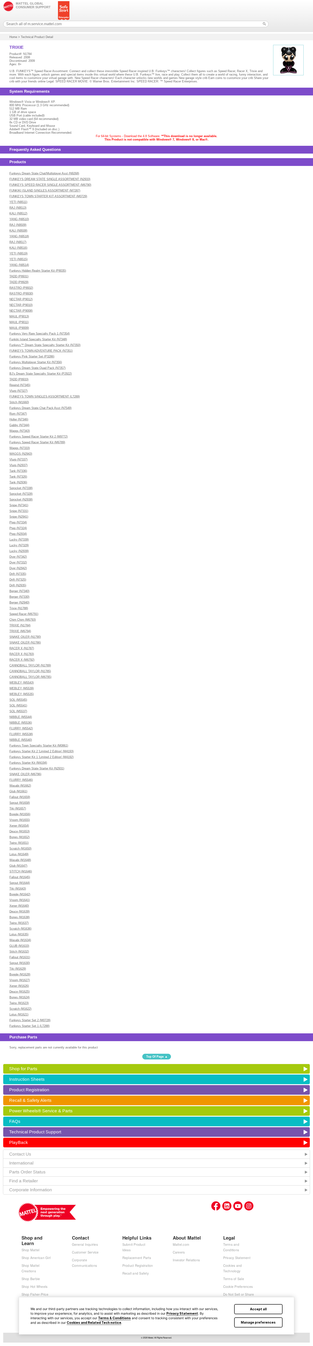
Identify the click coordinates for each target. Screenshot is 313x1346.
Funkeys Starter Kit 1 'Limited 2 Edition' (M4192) (41, 757)
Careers (179, 1252)
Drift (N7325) (17, 579)
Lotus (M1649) (18, 854)
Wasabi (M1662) (20, 785)
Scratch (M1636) (20, 928)
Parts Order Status (27, 1172)
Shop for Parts (23, 1068)
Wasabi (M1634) (20, 940)
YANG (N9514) (19, 265)
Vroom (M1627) (19, 980)
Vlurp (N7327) (18, 391)
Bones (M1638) (19, 917)
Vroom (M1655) (19, 820)
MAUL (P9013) (19, 316)
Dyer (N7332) (18, 562)
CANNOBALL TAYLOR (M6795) (30, 677)
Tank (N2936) (18, 482)
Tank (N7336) (18, 471)
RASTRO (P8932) (21, 288)
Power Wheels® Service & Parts (41, 1110)
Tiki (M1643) (17, 888)
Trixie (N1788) (18, 608)
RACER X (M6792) (21, 659)
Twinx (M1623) (19, 1003)
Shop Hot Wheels (35, 1286)
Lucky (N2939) (19, 551)
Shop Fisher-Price (35, 1294)
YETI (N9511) (18, 202)
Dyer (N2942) (18, 568)
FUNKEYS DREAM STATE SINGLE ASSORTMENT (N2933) (49, 179)
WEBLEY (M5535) (21, 694)
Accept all (258, 1309)
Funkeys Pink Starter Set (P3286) (31, 356)
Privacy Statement (182, 1313)
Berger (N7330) (19, 597)
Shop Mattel (31, 1250)
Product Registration (29, 1089)
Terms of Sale (233, 1278)
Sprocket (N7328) (21, 494)
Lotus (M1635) (18, 934)
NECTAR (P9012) (21, 299)
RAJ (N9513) (17, 207)
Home (13, 37)
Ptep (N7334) (18, 522)
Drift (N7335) (17, 574)
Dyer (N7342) (18, 556)
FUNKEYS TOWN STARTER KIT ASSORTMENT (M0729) (48, 196)
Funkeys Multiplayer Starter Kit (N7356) (35, 362)
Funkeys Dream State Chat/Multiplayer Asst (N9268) (44, 173)
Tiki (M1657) (17, 808)
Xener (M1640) (19, 905)
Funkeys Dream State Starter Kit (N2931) (36, 768)
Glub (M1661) (18, 791)
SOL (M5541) (18, 705)
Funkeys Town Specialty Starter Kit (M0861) (38, 745)
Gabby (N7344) (19, 425)
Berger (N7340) (19, 591)
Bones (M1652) (19, 837)
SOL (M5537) (18, 711)
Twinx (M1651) (19, 843)
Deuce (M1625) (19, 991)
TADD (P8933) (18, 379)
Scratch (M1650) (20, 848)
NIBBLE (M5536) (20, 722)
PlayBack (18, 1142)
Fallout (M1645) (19, 877)
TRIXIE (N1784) (19, 625)
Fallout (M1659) (19, 797)
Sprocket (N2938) (21, 499)
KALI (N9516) (18, 247)
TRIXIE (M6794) (20, 631)
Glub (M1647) (18, 865)
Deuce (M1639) (19, 911)
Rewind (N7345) (19, 385)
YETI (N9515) (18, 259)
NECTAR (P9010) (21, 305)
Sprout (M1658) (19, 802)
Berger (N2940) (19, 602)
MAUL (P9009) (19, 328)
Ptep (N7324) (18, 528)
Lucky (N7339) (19, 539)
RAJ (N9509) (17, 225)
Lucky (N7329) (19, 545)
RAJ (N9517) (17, 242)
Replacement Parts (136, 1257)
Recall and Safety (135, 1273)
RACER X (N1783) (21, 654)
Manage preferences (258, 1322)
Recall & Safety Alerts (30, 1100)
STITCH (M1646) (20, 871)
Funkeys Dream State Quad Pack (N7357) (37, 368)
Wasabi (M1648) (20, 860)
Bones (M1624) (19, 997)
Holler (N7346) (18, 419)
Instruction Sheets (27, 1079)
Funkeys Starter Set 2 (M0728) (29, 1020)
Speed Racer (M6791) (23, 614)
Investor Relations (186, 1260)
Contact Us (20, 1154)
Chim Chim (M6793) (22, 619)
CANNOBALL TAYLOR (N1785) (30, 671)
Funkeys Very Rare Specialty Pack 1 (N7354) (39, 333)
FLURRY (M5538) (21, 734)
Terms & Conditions (114, 1318)
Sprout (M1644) (19, 883)
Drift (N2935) (17, 585)
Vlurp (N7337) (18, 459)
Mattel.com (181, 1244)
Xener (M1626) (19, 986)
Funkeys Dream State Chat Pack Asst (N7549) (40, 408)
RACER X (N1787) (21, 648)
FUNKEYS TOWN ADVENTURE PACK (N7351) (41, 350)
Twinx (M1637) (19, 923)
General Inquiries (85, 1244)
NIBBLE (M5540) (20, 740)
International (21, 1163)
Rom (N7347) (18, 413)
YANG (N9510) (19, 219)
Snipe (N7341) (18, 505)
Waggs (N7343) (19, 431)
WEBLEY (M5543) (21, 682)
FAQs (14, 1121)
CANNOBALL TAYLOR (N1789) (30, 665)
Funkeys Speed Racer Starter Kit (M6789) (37, 442)
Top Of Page (155, 1056)
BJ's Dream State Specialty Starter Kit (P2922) (40, 373)
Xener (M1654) (19, 825)
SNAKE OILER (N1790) (25, 637)
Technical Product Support (35, 1131)
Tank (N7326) (18, 476)
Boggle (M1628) (19, 974)
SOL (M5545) (18, 699)
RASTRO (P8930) (21, 293)
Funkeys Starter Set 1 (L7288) (29, 1026)
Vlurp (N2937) (18, 465)
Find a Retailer (23, 1180)
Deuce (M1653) (19, 831)
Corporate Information (30, 1189)
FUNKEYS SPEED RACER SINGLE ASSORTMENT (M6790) (50, 185)
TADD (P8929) (18, 282)
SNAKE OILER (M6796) (25, 774)
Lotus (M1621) (18, 1014)
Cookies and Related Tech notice (94, 1322)
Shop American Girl (36, 1257)
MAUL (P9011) (19, 322)
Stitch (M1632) (19, 951)
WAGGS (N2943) (20, 453)
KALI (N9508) (18, 230)
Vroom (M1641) (19, 900)
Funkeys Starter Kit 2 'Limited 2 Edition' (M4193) (41, 751)
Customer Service (85, 1252)
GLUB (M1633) (19, 946)
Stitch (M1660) (19, 402)
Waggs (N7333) (19, 448)
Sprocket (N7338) (21, 488)
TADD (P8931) (18, 276)
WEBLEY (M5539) (21, 688)
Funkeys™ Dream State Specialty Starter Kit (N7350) (44, 345)
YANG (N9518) (19, 236)
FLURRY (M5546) (21, 780)
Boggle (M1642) (19, 894)
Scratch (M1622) (20, 1008)
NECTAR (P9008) (21, 310)
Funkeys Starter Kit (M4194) (28, 762)
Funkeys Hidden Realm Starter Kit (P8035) (37, 270)
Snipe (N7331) (18, 511)
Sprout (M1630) (19, 963)
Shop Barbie (31, 1278)
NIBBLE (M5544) (20, 717)
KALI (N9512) (18, 213)
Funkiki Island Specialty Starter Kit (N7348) (38, 339)
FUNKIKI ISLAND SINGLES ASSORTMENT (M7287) (44, 190)
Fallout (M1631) (19, 957)
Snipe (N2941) (18, 516)
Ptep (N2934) (18, 534)
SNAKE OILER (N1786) (25, 642)
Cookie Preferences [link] (238, 1286)
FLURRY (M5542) (21, 728)
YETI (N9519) (18, 253)
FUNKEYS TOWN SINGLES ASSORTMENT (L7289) (44, 396)
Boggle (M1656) (19, 814)
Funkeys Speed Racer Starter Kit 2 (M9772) (38, 436)
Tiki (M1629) (17, 968)
